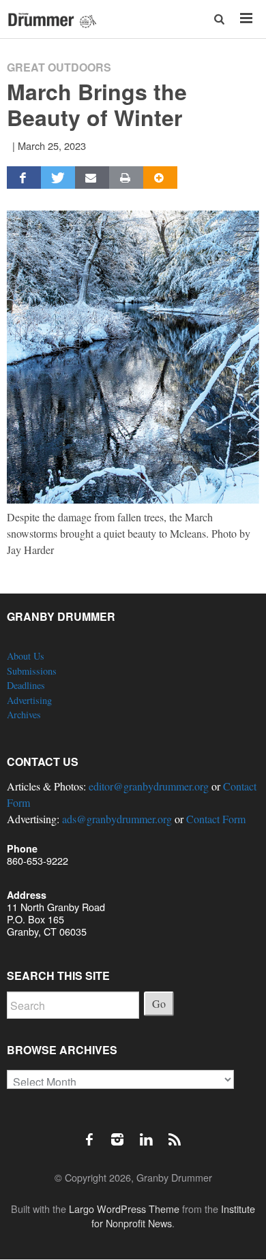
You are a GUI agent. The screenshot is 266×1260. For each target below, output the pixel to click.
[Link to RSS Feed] (176, 1132)
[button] (219, 19)
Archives (24, 714)
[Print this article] (126, 177)
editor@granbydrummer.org (149, 786)
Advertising (29, 700)
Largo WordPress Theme (124, 1208)
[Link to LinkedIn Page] (150, 1132)
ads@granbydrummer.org (117, 819)
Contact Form (216, 819)
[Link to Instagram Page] (122, 1132)
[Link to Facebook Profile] (94, 1132)
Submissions (32, 670)
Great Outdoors (59, 67)
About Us (25, 655)
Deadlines (26, 685)
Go (159, 1003)
